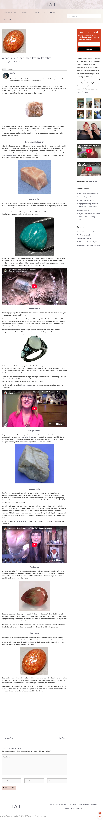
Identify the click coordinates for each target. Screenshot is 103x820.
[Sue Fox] (6, 75)
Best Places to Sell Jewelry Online (88, 245)
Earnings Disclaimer (61, 804)
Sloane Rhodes (25, 385)
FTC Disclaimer (72, 804)
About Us (51, 804)
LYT (51, 4)
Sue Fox (12, 73)
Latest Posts (10, 69)
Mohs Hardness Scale (9, 155)
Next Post (63, 738)
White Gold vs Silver (84, 238)
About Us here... (82, 92)
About (3, 69)
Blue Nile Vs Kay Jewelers (85, 200)
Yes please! (89, 49)
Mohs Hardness (27, 437)
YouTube (93, 181)
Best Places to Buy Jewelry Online (88, 242)
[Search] (69, 16)
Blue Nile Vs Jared (83, 210)
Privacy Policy (93, 804)
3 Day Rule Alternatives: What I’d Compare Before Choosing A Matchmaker (88, 216)
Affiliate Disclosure (83, 804)
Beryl (40, 442)
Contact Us (79, 808)
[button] (17, 12)
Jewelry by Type (7, 62)
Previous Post (7, 738)
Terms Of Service (70, 808)
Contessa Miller (21, 521)
